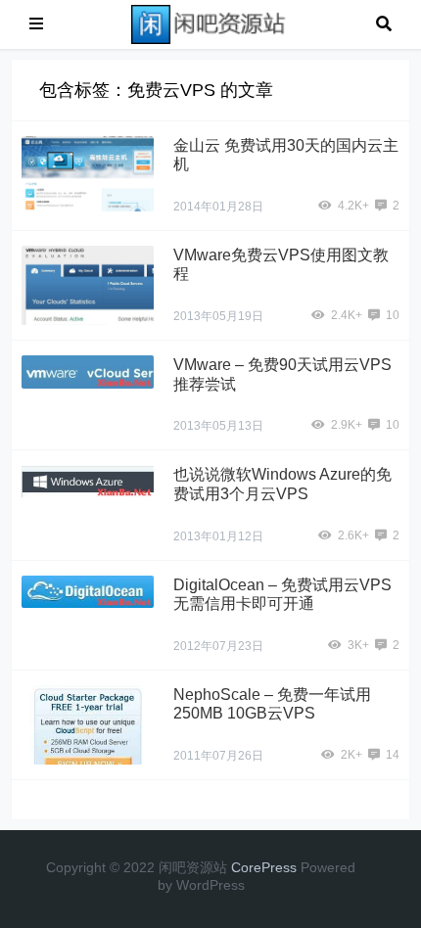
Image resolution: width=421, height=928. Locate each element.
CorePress (264, 867)
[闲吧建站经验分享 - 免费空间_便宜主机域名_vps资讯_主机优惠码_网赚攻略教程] (209, 23)
